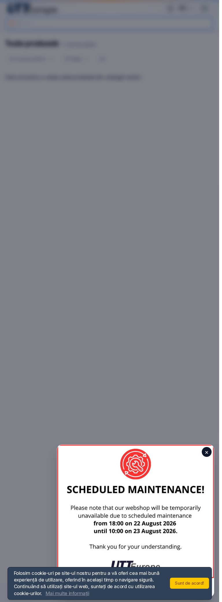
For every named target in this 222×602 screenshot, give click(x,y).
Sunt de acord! (189, 583)
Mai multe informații (67, 593)
